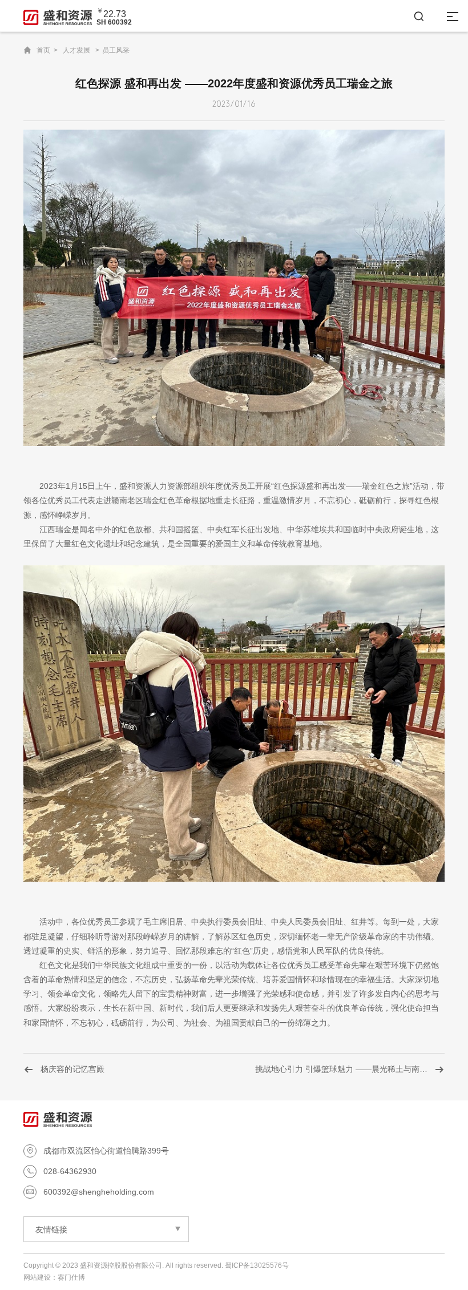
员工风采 (116, 50)
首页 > (47, 50)
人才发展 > (81, 50)
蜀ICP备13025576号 (257, 1265)
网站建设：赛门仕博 (54, 1277)
